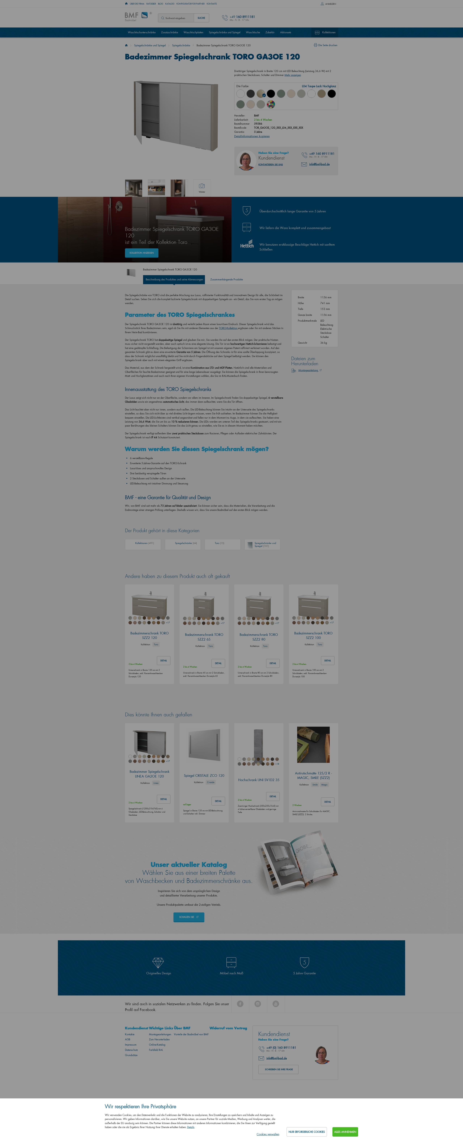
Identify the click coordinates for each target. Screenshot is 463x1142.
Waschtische (253, 32)
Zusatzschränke (169, 32)
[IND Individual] (271, 104)
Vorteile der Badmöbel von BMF (191, 1034)
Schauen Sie (187, 916)
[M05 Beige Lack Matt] (321, 93)
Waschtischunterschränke (142, 32)
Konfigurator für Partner (191, 4)
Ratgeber (151, 4)
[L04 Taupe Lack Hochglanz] (261, 93)
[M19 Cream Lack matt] (251, 104)
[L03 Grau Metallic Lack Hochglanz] (251, 93)
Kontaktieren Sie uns (270, 164)
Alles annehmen (345, 1131)
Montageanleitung (308, 370)
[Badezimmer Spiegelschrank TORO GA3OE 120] (133, 188)
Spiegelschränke (181, 45)
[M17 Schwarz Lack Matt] (332, 93)
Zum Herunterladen (159, 1039)
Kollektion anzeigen (142, 252)
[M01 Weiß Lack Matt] (311, 93)
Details (190, 1127)
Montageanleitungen (160, 1034)
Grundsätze (131, 1055)
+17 (168, 622)
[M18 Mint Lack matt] (240, 104)
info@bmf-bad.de (319, 164)
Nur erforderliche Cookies (307, 1131)
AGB (127, 1039)
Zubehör (270, 32)
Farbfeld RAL (156, 1050)
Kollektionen (328, 32)
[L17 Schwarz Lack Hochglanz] (271, 93)
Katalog (169, 4)
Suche (201, 17)
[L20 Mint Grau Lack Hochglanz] (301, 93)
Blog (160, 4)
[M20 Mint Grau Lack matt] (261, 104)
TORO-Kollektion (228, 328)
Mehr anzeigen (292, 75)
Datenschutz (131, 1050)
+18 (277, 763)
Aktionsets (285, 32)
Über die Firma (137, 4)
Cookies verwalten (268, 1134)
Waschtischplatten (193, 32)
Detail (163, 660)
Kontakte (212, 4)
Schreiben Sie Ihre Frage (279, 1069)
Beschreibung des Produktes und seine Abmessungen (174, 279)
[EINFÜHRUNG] (126, 4)
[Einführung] (126, 45)
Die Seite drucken (327, 45)
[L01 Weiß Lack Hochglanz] (240, 93)
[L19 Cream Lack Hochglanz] (291, 93)
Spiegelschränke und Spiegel (224, 32)
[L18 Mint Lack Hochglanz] (281, 93)
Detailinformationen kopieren (252, 136)
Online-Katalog (157, 1044)
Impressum (131, 1044)
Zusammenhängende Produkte (226, 279)
